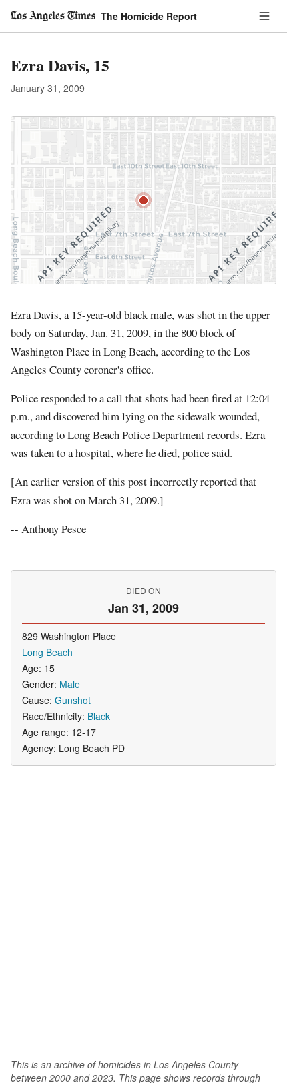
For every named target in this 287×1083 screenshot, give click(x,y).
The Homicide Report (149, 16)
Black (98, 716)
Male (69, 684)
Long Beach (47, 652)
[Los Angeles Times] (53, 16)
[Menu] (264, 16)
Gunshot (73, 700)
